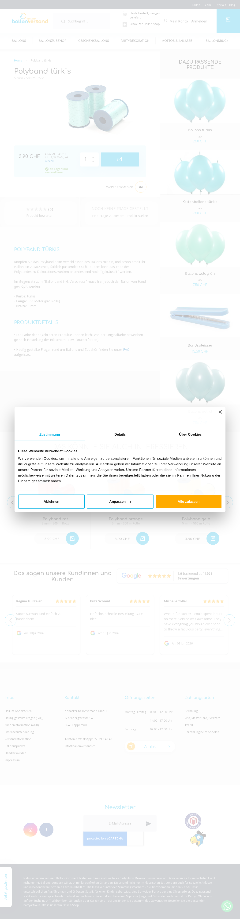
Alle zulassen (188, 501)
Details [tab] (120, 434)
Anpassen (117, 501)
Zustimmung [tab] (49, 434)
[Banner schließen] (220, 417)
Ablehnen (51, 501)
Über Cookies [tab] (190, 434)
